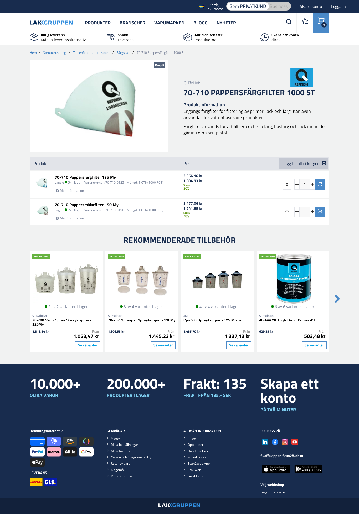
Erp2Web (194, 470)
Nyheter (226, 22)
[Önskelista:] (304, 23)
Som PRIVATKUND (248, 6)
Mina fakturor (121, 451)
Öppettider (195, 444)
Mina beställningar (124, 444)
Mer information (72, 190)
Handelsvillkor (198, 451)
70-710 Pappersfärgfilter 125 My (85, 177)
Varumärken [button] (169, 22)
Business (279, 6)
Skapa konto (311, 6)
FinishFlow (195, 476)
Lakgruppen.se (271, 492)
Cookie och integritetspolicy (131, 457)
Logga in (117, 438)
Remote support (122, 476)
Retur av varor (121, 463)
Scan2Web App (199, 463)
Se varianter (87, 345)
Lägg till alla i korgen (302, 163)
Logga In (338, 6)
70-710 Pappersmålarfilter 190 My (87, 205)
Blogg (200, 22)
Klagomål (118, 470)
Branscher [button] (132, 22)
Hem (33, 52)
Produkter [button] (98, 22)
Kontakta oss (197, 457)
